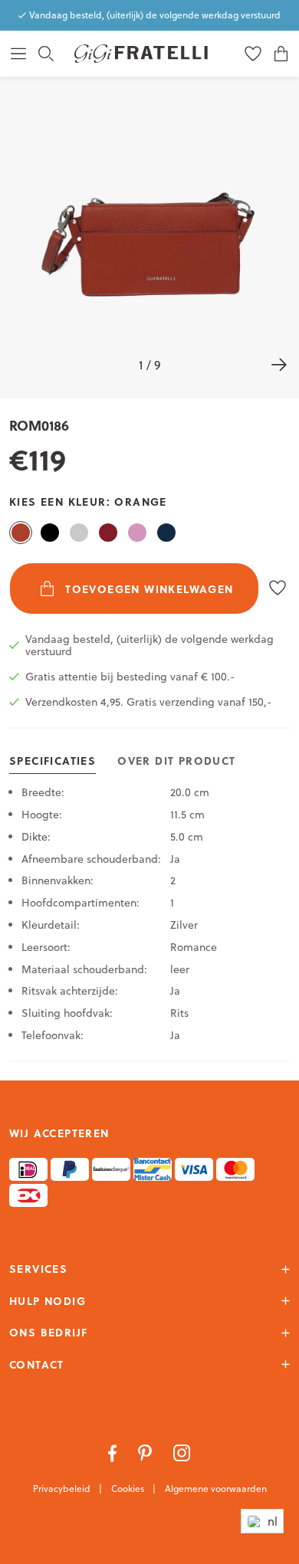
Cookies (128, 1488)
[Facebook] (114, 1452)
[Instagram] (182, 1452)
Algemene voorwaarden (216, 1488)
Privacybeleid (63, 1488)
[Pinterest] (146, 1452)
